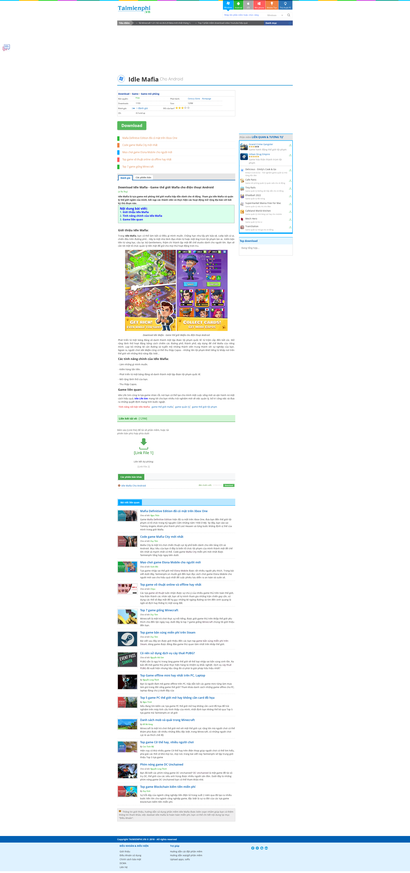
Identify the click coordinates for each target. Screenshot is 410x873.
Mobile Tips (272, 7)
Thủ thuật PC (285, 7)
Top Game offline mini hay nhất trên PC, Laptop (172, 675)
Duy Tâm (154, 541)
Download (123, 93)
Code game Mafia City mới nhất (139, 145)
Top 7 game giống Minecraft (138, 166)
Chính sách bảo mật (130, 859)
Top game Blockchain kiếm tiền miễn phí (167, 787)
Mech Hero (251, 218)
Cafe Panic (251, 179)
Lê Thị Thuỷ (123, 191)
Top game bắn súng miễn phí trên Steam (167, 632)
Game (135, 93)
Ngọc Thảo (154, 515)
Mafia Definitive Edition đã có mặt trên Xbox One (149, 138)
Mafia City (191, 551)
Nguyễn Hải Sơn (157, 657)
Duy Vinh (146, 791)
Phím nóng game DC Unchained (161, 764)
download (134, 9)
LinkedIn (266, 848)
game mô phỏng (146, 196)
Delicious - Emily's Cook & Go (260, 169)
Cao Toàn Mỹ (148, 746)
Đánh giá (125, 177)
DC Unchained (201, 772)
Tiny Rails (250, 187)
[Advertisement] (205, 49)
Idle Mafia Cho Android (133, 485)
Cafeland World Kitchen (258, 210)
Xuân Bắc (154, 566)
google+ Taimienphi (257, 848)
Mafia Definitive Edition (159, 519)
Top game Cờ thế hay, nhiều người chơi (167, 742)
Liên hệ (123, 867)
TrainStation (251, 226)
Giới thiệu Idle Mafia (136, 212)
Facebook (252, 848)
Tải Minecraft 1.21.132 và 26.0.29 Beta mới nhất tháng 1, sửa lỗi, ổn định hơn (163, 23)
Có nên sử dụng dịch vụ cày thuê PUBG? (167, 653)
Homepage (206, 98)
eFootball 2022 (253, 195)
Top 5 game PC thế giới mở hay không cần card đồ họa (177, 698)
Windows (228, 7)
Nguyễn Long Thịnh (151, 679)
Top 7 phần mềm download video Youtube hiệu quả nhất (221, 23)
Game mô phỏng (150, 93)
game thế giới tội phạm (204, 406)
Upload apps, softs (180, 859)
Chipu (152, 589)
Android (238, 7)
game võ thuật (156, 592)
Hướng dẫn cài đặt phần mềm (186, 851)
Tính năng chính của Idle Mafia (142, 216)
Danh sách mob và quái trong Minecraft (167, 720)
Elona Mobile (181, 570)
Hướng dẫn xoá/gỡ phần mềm (186, 855)
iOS (248, 7)
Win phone (259, 7)
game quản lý (182, 406)
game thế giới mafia (162, 406)
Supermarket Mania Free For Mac (263, 203)
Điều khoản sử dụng (130, 855)
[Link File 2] (144, 466)
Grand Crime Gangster (261, 144)
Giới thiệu (125, 851)
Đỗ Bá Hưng (148, 724)
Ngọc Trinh (147, 702)
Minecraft (207, 621)
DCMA (123, 863)
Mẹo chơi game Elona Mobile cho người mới (147, 152)
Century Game (194, 98)
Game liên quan (133, 219)
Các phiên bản (143, 177)
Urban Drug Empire (259, 154)
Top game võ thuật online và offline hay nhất (146, 159)
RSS (261, 848)
